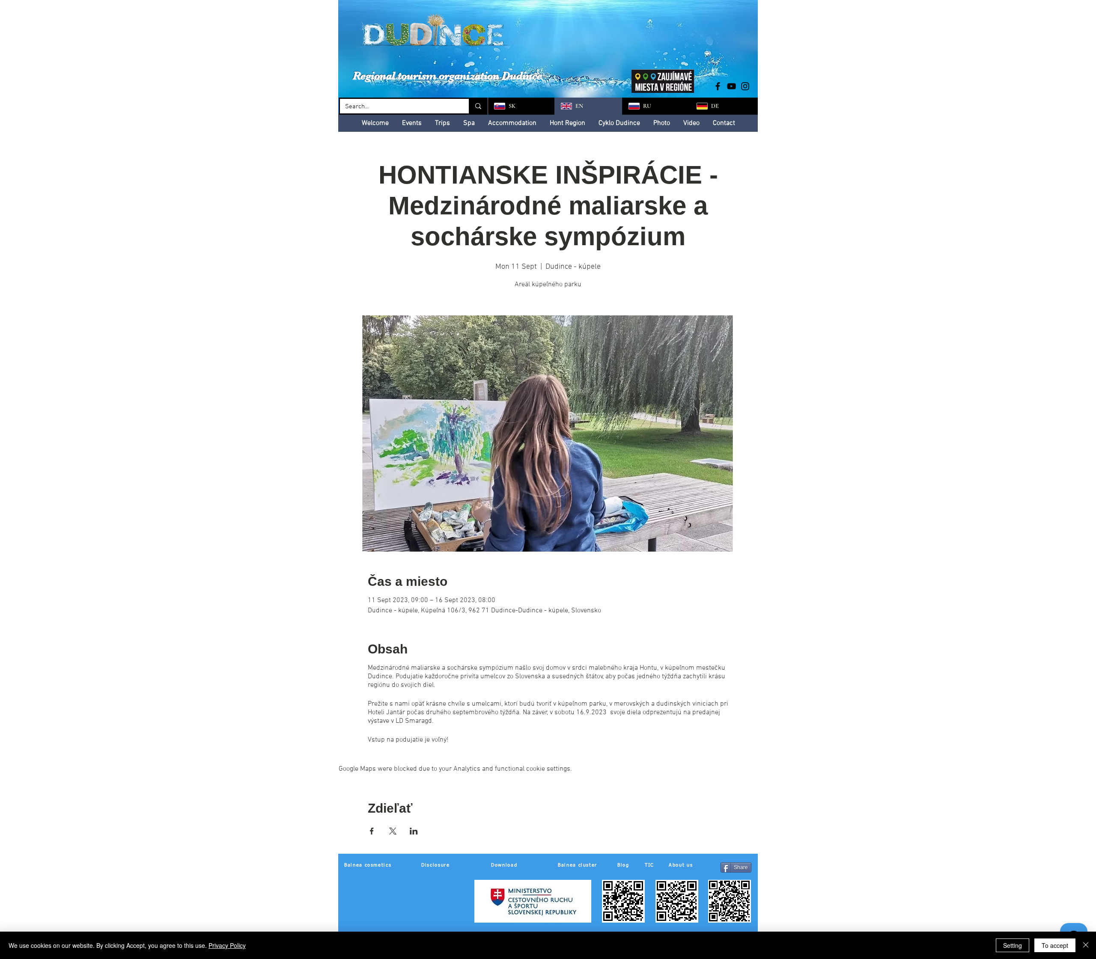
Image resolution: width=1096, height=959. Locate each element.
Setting (1012, 945)
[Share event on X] (393, 831)
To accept (1055, 945)
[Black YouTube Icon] (731, 86)
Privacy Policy (227, 945)
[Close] (1086, 945)
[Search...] (477, 106)
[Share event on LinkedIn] (414, 831)
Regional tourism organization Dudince (447, 75)
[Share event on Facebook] (372, 831)
